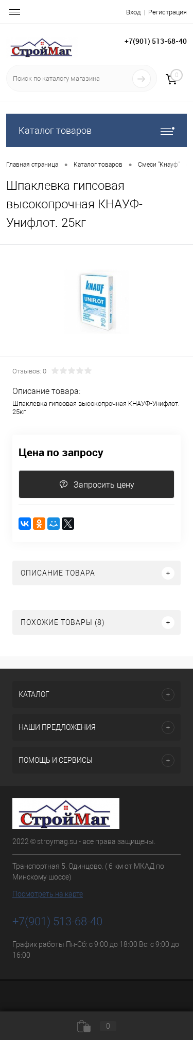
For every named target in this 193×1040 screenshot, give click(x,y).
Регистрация (167, 12)
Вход (133, 12)
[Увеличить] (96, 302)
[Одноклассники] (39, 523)
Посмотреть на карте (47, 894)
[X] (68, 523)
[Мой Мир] (53, 523)
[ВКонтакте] (25, 523)
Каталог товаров (55, 130)
